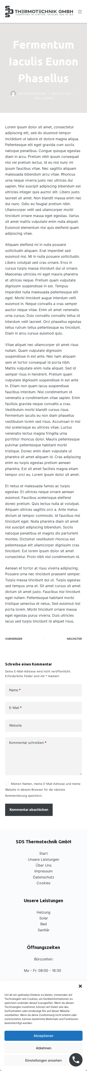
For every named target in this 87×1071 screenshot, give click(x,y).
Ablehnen (43, 1048)
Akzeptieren (43, 1036)
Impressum (43, 871)
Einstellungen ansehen (43, 1060)
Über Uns (44, 865)
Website (15, 725)
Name (15, 690)
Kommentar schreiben (27, 742)
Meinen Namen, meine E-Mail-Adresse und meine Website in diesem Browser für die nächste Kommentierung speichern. (42, 789)
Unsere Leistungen (43, 859)
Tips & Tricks (43, 98)
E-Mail (15, 708)
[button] (80, 986)
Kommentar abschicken (29, 809)
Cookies (43, 883)
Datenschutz (43, 877)
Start (43, 853)
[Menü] (80, 12)
